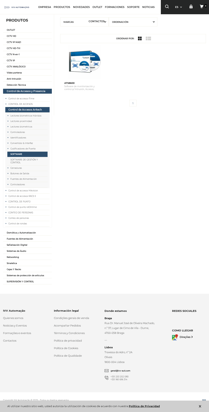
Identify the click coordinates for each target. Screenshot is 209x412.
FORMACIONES (115, 7)
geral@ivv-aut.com (120, 370)
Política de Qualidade (68, 355)
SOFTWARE (16, 154)
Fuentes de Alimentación (23, 179)
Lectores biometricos (21, 126)
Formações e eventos (17, 333)
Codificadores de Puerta (23, 148)
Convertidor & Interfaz (21, 143)
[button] (179, 7)
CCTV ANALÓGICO (16, 66)
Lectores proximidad (21, 121)
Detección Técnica (16, 85)
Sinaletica (12, 263)
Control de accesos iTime (21, 98)
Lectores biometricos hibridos (25, 115)
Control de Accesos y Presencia (26, 91)
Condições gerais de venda (71, 318)
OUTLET (97, 7)
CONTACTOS (97, 21)
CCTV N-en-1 (13, 54)
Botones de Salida (19, 173)
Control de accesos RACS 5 (22, 196)
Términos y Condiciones (69, 333)
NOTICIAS (148, 7)
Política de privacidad (68, 340)
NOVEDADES (81, 7)
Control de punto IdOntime (22, 207)
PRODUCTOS (62, 7)
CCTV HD (11, 36)
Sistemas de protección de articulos (25, 275)
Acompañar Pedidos (67, 325)
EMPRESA (44, 7)
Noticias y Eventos (15, 325)
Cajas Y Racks (14, 269)
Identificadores (18, 137)
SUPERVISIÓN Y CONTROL (20, 281)
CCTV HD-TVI (13, 48)
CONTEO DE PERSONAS (20, 212)
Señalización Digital (17, 245)
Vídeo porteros (14, 72)
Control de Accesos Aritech (25, 109)
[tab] (27, 30)
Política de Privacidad (144, 406)
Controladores (17, 184)
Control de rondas (17, 223)
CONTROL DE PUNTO (19, 201)
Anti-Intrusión (14, 79)
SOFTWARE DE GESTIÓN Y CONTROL (24, 161)
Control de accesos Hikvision (23, 190)
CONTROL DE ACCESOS (20, 104)
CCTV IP (11, 60)
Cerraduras (16, 168)
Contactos (9, 340)
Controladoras (17, 132)
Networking (13, 257)
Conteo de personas (18, 218)
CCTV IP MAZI (14, 42)
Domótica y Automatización (21, 232)
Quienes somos (13, 318)
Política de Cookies (66, 348)
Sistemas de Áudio (16, 251)
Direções (185, 337)
